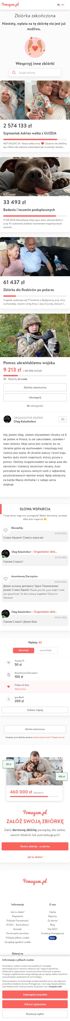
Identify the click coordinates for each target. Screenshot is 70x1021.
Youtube (63, 889)
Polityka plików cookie (17, 937)
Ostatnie (24, 650)
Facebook (7, 889)
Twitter (18, 889)
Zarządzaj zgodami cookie (18, 942)
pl (58, 5)
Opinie (52, 911)
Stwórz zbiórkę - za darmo (35, 846)
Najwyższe (46, 650)
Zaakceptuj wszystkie (35, 994)
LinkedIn (40, 889)
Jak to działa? (35, 857)
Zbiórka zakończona (35, 387)
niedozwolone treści (41, 737)
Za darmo (52, 920)
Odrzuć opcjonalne (35, 1004)
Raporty (52, 916)
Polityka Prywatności (18, 920)
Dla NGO (52, 929)
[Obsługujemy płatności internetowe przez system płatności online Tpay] (53, 937)
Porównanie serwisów (17, 933)
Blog (52, 924)
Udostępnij (35, 397)
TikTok (52, 889)
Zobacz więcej (35, 710)
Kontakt (17, 929)
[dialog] (35, 988)
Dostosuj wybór (35, 1014)
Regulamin (17, 916)
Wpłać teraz (20, 689)
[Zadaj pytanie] (63, 419)
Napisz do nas (58, 737)
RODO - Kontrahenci (17, 924)
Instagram (29, 889)
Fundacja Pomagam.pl (52, 933)
